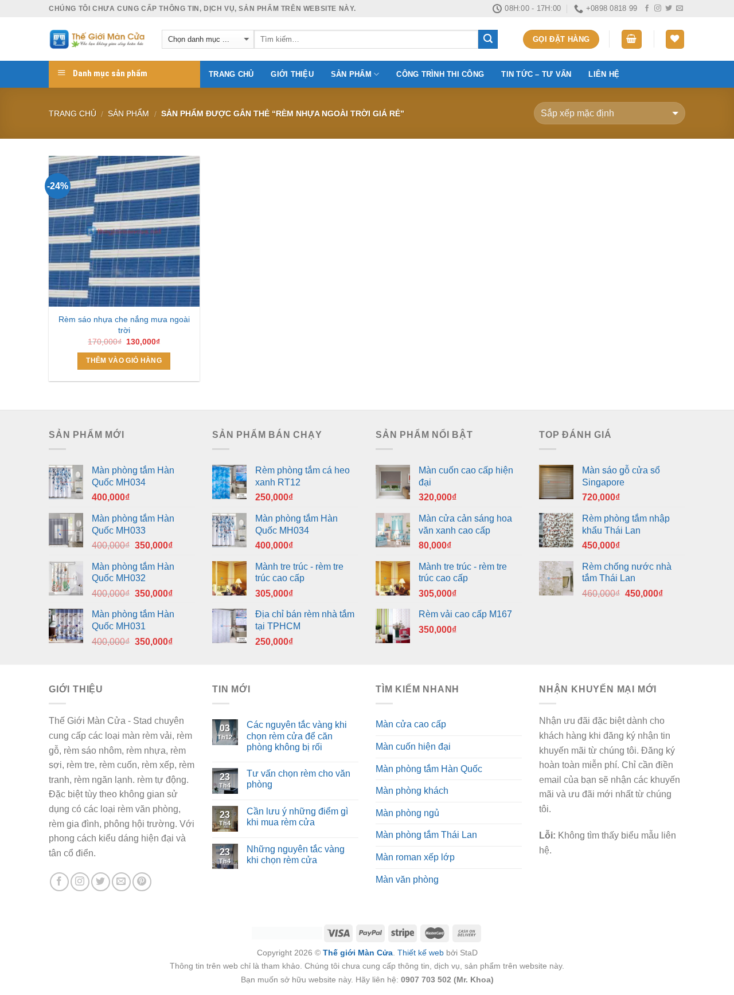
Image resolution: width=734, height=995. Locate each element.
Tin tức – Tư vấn (536, 74)
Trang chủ (231, 74)
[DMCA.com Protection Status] (287, 932)
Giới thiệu (292, 74)
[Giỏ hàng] (632, 39)
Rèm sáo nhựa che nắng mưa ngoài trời (124, 325)
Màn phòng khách (412, 791)
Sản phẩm (351, 74)
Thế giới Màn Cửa (358, 952)
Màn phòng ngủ (407, 813)
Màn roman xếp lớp (415, 857)
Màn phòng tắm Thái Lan (426, 835)
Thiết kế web (420, 952)
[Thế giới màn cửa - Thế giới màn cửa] (97, 39)
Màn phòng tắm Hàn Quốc (429, 769)
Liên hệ (603, 74)
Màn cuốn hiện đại (413, 746)
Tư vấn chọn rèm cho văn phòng (298, 779)
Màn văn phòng (407, 879)
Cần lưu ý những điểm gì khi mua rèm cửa (297, 816)
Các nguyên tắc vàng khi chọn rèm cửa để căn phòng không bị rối (297, 735)
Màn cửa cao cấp (411, 724)
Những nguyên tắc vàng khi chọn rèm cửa (296, 854)
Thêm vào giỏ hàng (124, 360)
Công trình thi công (440, 74)
